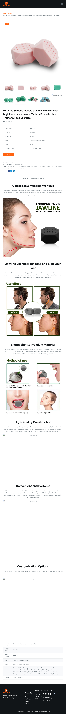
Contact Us (38, 696)
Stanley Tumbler (28, 168)
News (36, 698)
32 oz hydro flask (24, 166)
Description (25, 178)
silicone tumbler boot (15, 168)
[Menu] (62, 4)
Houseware (28, 697)
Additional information (37, 178)
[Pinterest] (48, 694)
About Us (37, 694)
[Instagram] (46, 694)
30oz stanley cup (12, 166)
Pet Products (29, 699)
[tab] (25, 178)
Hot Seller (19, 164)
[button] (9, 171)
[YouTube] (50, 694)
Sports (13, 164)
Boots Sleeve (35, 166)
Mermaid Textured (45, 166)
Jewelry (27, 701)
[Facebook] (43, 694)
